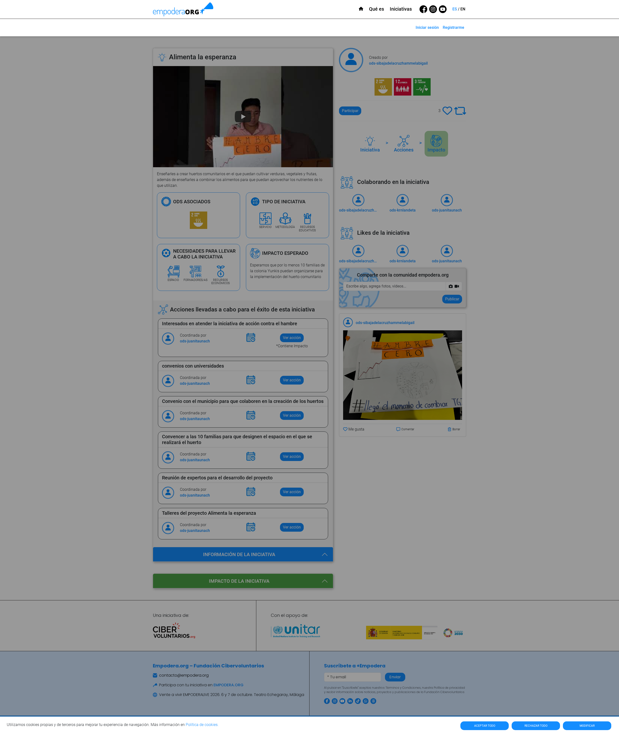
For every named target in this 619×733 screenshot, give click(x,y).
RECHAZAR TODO (535, 725)
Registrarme (453, 27)
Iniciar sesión (427, 27)
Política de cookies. (202, 724)
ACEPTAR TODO (484, 725)
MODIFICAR (587, 725)
